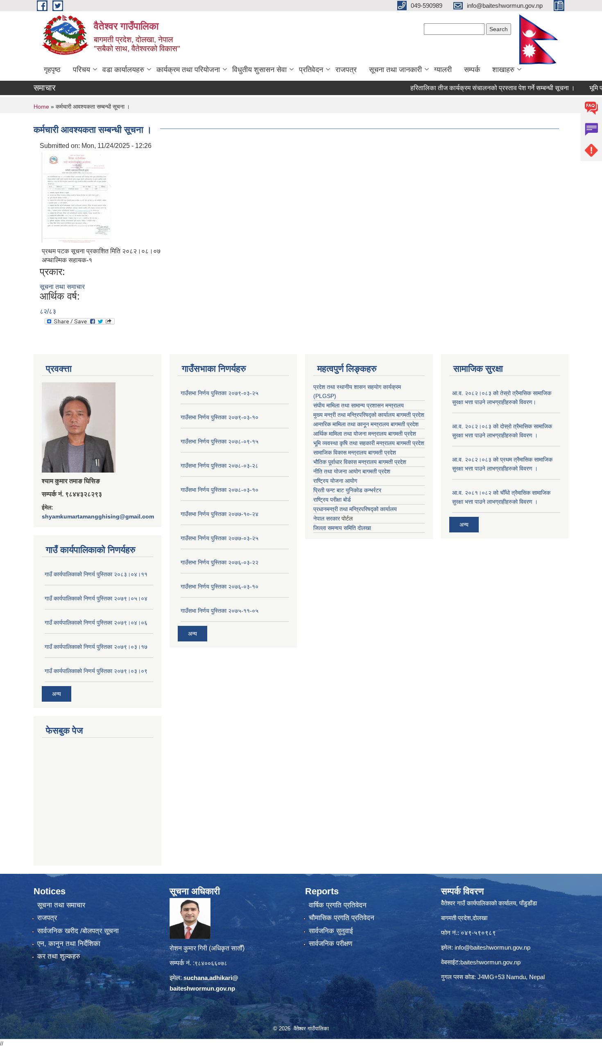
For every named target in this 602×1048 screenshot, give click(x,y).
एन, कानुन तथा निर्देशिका (68, 944)
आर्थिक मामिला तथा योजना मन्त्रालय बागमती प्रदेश (364, 433)
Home (41, 106)
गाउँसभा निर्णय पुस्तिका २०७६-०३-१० (219, 586)
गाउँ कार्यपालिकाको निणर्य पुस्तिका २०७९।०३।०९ (96, 671)
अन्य (56, 694)
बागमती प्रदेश (410, 443)
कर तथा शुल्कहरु (58, 956)
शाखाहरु (503, 70)
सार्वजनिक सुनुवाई (331, 931)
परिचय (81, 70)
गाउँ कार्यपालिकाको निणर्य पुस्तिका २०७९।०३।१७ (96, 646)
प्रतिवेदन (311, 70)
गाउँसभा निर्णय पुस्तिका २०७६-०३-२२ (219, 562)
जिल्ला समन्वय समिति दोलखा (342, 528)
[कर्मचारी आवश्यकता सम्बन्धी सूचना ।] (76, 196)
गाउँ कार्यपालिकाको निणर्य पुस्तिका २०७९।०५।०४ (96, 598)
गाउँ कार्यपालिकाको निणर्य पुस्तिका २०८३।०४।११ (96, 574)
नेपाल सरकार (326, 518)
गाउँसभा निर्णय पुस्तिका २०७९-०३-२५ (219, 393)
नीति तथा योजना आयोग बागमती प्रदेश (351, 471)
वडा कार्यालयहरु (123, 70)
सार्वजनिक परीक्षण (330, 944)
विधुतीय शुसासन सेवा (259, 70)
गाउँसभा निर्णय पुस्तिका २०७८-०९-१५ (219, 441)
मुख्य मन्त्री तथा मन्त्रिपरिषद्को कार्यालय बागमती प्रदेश (368, 414)
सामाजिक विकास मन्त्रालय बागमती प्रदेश (354, 452)
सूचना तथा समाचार (62, 286)
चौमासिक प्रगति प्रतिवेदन (341, 918)
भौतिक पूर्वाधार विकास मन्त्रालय (345, 462)
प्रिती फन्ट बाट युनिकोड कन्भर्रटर (347, 490)
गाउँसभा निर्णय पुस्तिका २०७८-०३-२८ (219, 465)
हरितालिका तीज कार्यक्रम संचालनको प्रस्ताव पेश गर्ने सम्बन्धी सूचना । (475, 87)
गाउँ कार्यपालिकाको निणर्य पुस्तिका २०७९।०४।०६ (96, 622)
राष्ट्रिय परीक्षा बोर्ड (332, 499)
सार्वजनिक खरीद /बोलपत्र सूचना (78, 931)
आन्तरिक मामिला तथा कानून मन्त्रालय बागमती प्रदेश (366, 424)
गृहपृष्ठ (52, 70)
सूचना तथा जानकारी (395, 70)
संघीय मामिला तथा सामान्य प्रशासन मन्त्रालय (358, 405)
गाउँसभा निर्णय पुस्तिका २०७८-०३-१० (219, 489)
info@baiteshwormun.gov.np (492, 947)
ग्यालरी (443, 70)
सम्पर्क (472, 70)
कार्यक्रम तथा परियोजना (188, 70)
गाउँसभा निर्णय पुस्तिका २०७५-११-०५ (219, 610)
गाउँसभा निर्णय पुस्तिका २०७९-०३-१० (219, 417)
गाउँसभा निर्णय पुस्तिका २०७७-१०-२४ (219, 514)
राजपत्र (346, 70)
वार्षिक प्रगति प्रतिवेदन (338, 905)
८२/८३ (48, 311)
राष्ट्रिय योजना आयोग (335, 480)
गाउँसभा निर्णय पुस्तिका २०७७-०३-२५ (219, 538)
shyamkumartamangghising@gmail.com (98, 516)
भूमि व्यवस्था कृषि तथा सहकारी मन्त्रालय (354, 443)
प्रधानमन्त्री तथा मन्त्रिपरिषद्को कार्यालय (355, 509)
